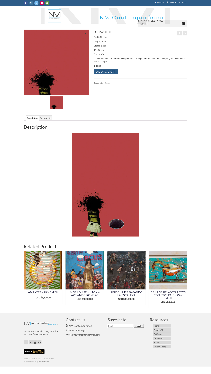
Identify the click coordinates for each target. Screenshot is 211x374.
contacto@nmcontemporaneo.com (84, 334)
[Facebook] (26, 342)
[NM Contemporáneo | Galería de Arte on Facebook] (26, 3)
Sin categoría (105, 83)
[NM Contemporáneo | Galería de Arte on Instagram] (31, 3)
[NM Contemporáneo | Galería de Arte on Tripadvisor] (47, 3)
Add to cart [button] (45, 303)
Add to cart (105, 71)
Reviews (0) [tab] (45, 118)
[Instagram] (35, 342)
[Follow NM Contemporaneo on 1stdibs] (34, 351)
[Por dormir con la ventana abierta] (179, 33)
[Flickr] (39, 342)
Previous (26, 279)
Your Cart (177, 2)
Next (184, 279)
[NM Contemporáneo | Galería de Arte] (105, 17)
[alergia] (56, 102)
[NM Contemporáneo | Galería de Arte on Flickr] (42, 3)
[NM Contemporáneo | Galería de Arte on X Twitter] (36, 3)
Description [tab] (32, 118)
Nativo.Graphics (44, 362)
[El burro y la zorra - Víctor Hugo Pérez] (185, 33)
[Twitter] (31, 342)
